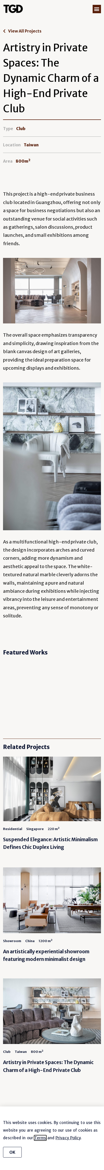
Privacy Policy (68, 1137)
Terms (40, 1137)
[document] (52, 585)
